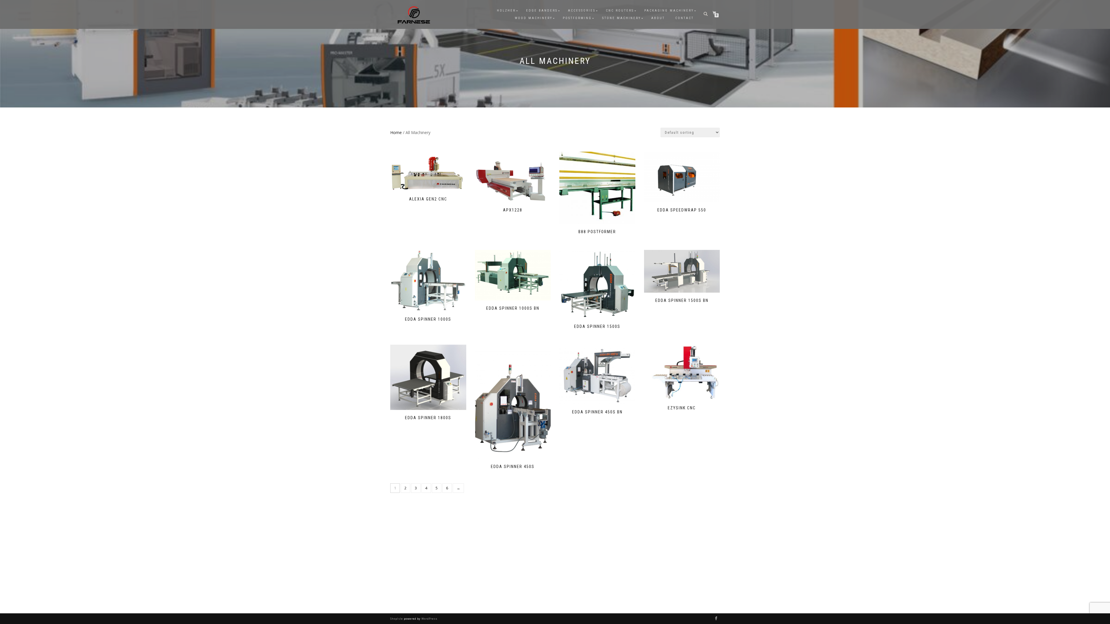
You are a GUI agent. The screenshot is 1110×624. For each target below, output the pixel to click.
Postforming (577, 18)
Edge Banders (542, 10)
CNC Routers (620, 10)
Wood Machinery (533, 18)
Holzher (506, 10)
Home (396, 132)
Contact (684, 18)
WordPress (429, 619)
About (658, 18)
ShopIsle (397, 619)
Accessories (581, 10)
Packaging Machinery (669, 10)
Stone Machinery (621, 18)
